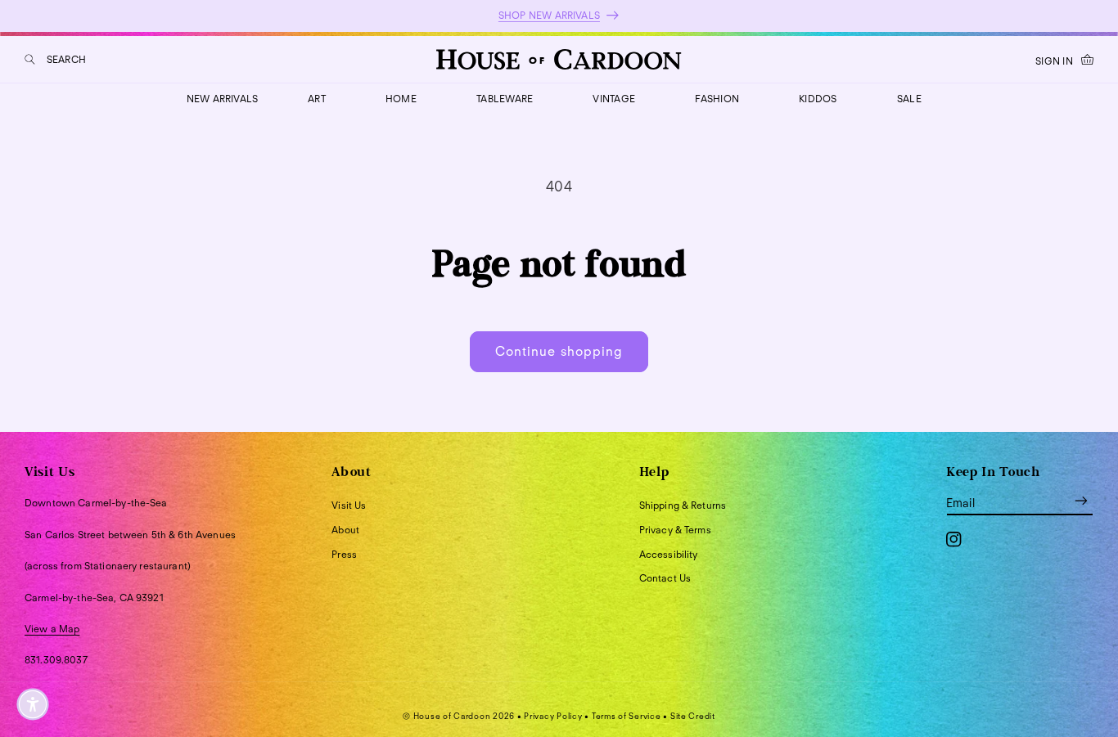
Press (344, 554)
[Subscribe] (1081, 500)
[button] (55, 59)
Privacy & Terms (675, 530)
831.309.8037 (56, 660)
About (345, 530)
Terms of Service (626, 716)
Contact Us (665, 578)
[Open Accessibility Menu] (32, 704)
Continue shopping (559, 351)
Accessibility (668, 554)
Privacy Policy (553, 716)
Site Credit (692, 716)
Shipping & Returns (683, 505)
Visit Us (348, 505)
